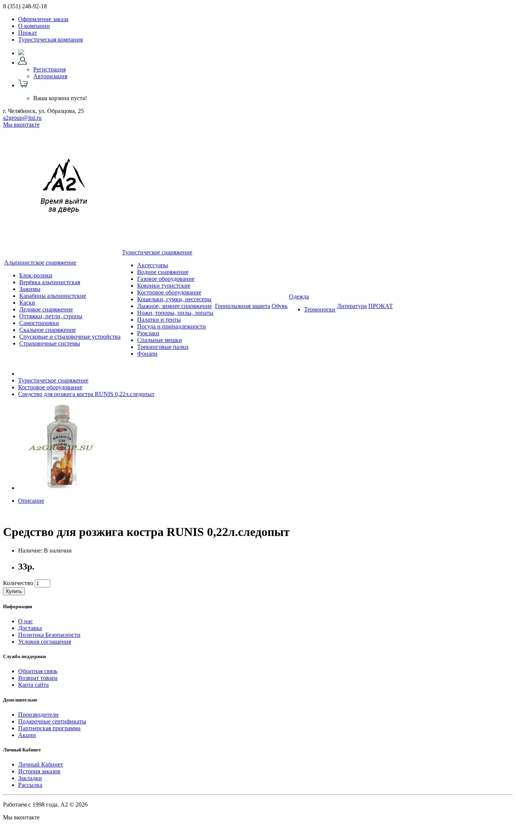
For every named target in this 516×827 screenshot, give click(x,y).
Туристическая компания (50, 39)
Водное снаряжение (162, 272)
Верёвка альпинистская (49, 282)
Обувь (279, 306)
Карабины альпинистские (52, 296)
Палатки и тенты (159, 319)
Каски (27, 302)
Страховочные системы (49, 343)
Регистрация (49, 69)
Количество (18, 583)
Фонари (147, 353)
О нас (25, 621)
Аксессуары (152, 265)
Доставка (30, 628)
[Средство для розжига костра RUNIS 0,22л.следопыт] (61, 488)
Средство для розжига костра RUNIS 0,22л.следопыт (86, 394)
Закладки (30, 778)
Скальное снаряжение (47, 330)
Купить (14, 591)
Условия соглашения (44, 641)
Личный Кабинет (40, 764)
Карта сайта (33, 684)
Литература (352, 306)
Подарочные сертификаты (52, 721)
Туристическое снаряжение (157, 252)
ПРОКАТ (380, 306)
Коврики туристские (163, 285)
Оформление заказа (43, 19)
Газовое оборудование (166, 279)
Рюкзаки (148, 333)
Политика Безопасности (49, 635)
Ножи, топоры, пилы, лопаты (175, 313)
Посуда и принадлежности (171, 326)
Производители (38, 714)
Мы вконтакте (21, 124)
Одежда (299, 296)
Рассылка (30, 785)
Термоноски (319, 309)
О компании (34, 26)
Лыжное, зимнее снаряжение (174, 306)
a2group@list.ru (22, 118)
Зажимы (29, 289)
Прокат (27, 32)
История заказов (39, 771)
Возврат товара (37, 678)
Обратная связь (37, 671)
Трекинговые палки (162, 347)
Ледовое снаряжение (46, 309)
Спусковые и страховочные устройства (70, 336)
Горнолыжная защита (242, 306)
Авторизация (50, 76)
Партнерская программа (49, 728)
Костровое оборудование (169, 292)
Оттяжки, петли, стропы (50, 316)
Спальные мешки (159, 340)
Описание (31, 500)
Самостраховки (39, 323)
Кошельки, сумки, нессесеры (174, 299)
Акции (27, 735)
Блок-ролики (36, 275)
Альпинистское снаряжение (40, 262)
